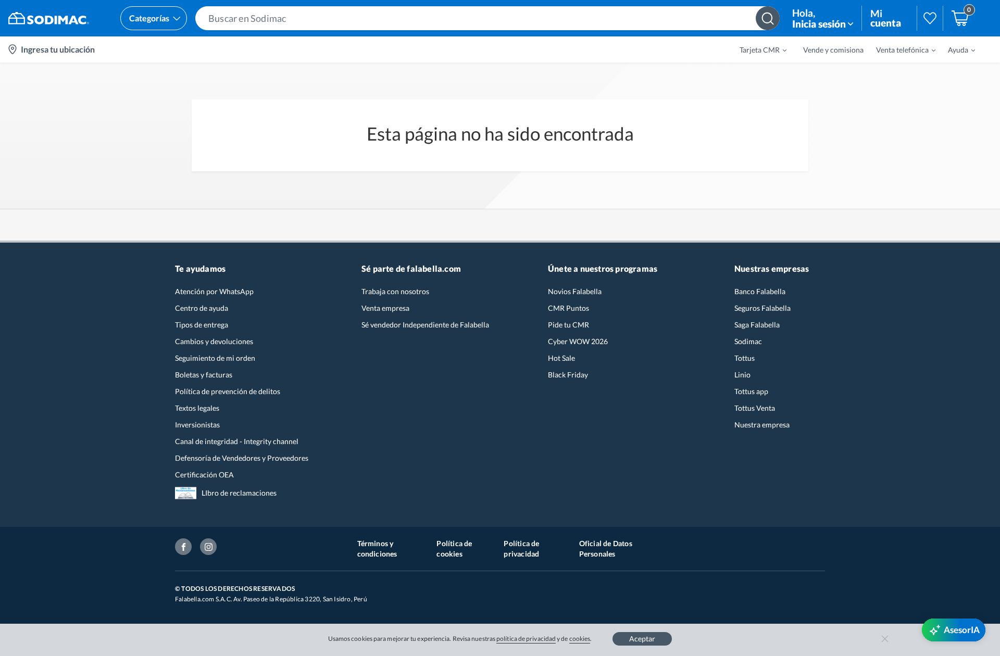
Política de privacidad (521, 548)
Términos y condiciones (377, 548)
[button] (487, 18)
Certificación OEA (204, 474)
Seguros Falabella (762, 308)
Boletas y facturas (203, 374)
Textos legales (197, 407)
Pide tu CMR (568, 324)
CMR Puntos (568, 308)
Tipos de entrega (201, 324)
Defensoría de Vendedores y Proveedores (241, 457)
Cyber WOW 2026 (578, 341)
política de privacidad (526, 638)
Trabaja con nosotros (395, 291)
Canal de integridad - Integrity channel (236, 441)
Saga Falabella (757, 324)
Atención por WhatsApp (214, 291)
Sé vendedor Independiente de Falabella (425, 324)
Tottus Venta (754, 407)
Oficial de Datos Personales (605, 548)
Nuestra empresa (762, 424)
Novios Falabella (575, 291)
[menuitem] (756, 49)
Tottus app (751, 391)
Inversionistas (197, 424)
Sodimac (748, 341)
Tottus (744, 358)
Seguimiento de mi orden (215, 358)
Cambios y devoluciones (214, 341)
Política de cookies (454, 548)
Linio (742, 374)
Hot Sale (561, 358)
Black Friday (568, 374)
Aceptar (642, 638)
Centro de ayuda (201, 308)
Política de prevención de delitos (227, 391)
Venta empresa (385, 308)
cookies (580, 638)
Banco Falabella (759, 291)
